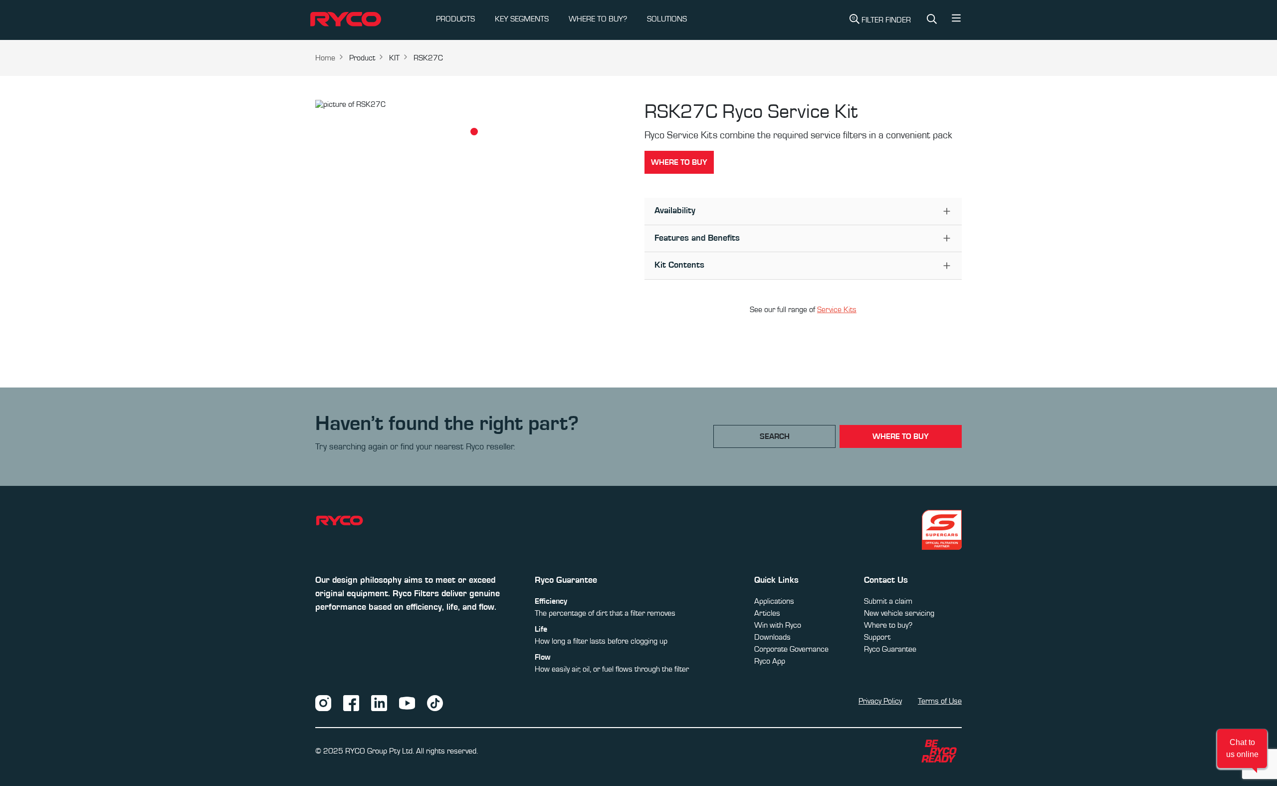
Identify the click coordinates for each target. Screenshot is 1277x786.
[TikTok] (435, 703)
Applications (774, 601)
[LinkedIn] (379, 703)
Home (325, 58)
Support (877, 637)
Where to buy (679, 162)
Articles (767, 613)
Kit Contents (679, 265)
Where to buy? (888, 625)
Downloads (772, 637)
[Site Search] (932, 20)
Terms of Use (940, 701)
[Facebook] (351, 703)
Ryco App (769, 661)
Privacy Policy (880, 701)
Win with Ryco (777, 625)
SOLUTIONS (667, 19)
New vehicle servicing (899, 613)
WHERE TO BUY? (598, 19)
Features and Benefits (697, 238)
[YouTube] (407, 703)
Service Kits (836, 310)
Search (775, 436)
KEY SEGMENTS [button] (522, 19)
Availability (674, 210)
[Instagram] (323, 703)
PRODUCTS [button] (455, 19)
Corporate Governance (791, 649)
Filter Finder (886, 20)
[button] (956, 20)
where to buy (900, 436)
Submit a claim (888, 601)
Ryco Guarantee (890, 649)
